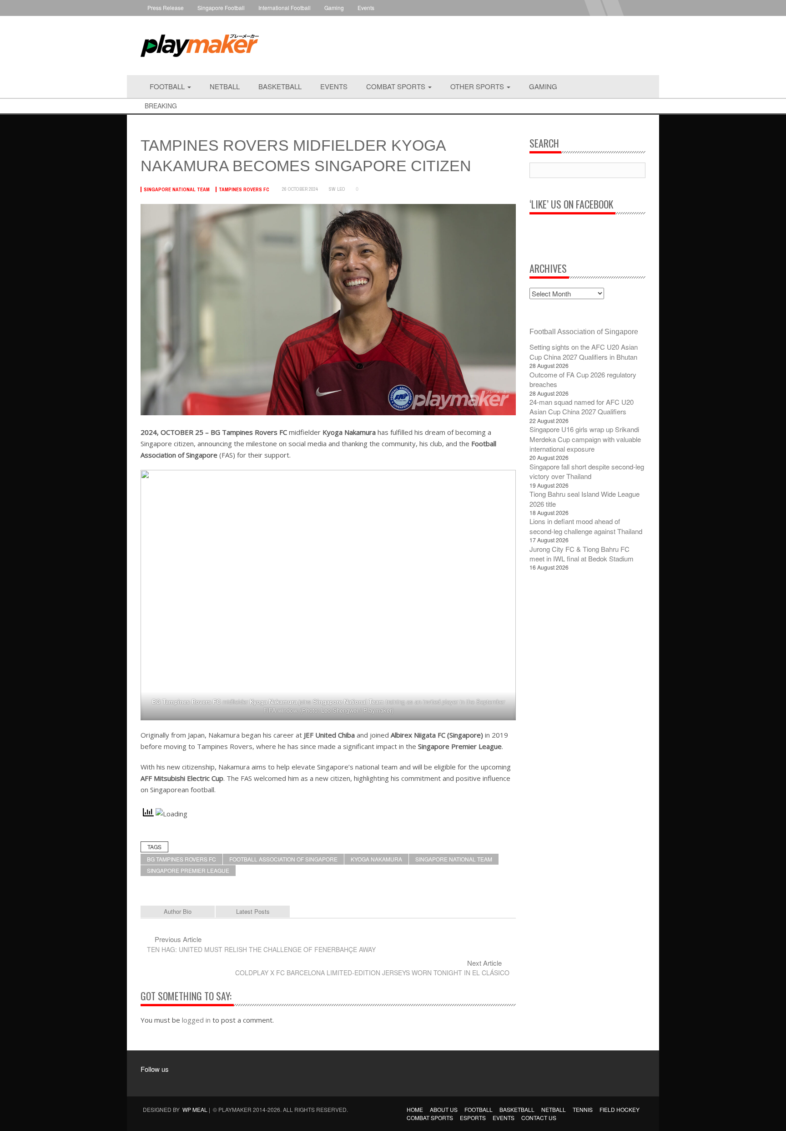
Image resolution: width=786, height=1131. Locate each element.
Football (168, 86)
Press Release (165, 7)
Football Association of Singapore (283, 859)
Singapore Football (221, 7)
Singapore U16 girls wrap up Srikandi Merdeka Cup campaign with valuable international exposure (585, 438)
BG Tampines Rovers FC (181, 859)
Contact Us (538, 1117)
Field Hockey (620, 1109)
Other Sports (478, 86)
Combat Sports (396, 86)
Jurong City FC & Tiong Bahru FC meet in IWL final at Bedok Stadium (581, 553)
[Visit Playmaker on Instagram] (170, 1082)
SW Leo (337, 189)
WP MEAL (194, 1109)
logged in (196, 1019)
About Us (444, 1109)
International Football (284, 7)
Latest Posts (253, 911)
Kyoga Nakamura (376, 859)
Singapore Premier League (188, 870)
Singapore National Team (177, 189)
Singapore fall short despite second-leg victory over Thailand (586, 471)
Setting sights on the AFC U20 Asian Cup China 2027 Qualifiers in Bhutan (583, 351)
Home (415, 1109)
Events (366, 7)
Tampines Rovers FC (244, 189)
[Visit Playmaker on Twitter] (187, 1082)
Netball (225, 86)
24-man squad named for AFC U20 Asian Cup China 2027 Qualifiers (581, 406)
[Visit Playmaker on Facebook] (152, 1082)
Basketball (280, 86)
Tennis (583, 1109)
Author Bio (177, 911)
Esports (473, 1117)
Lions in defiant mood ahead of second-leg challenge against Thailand (585, 525)
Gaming (334, 7)
